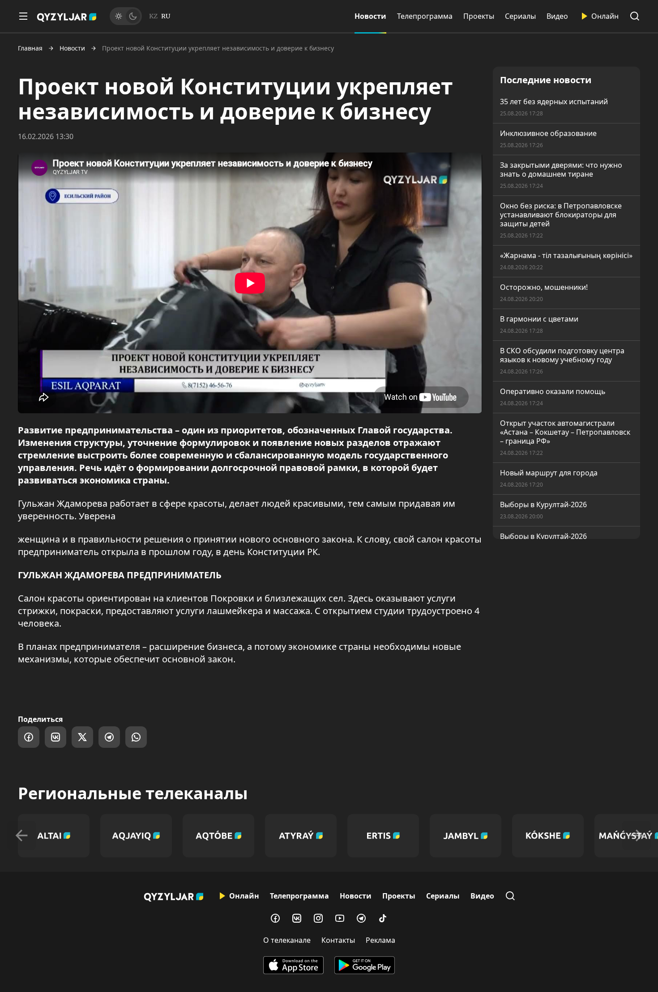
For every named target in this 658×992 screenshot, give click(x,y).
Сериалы (520, 16)
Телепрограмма (425, 16)
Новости (370, 16)
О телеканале (287, 940)
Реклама (380, 940)
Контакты (338, 940)
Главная (30, 48)
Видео (557, 16)
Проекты (478, 16)
